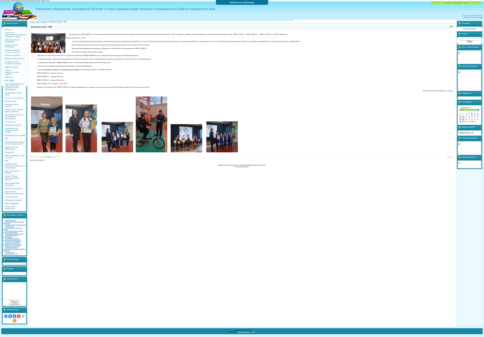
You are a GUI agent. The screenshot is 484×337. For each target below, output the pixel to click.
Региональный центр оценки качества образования (13, 231)
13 (463, 117)
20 (463, 119)
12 (460, 117)
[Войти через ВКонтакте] (10, 316)
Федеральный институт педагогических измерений (11, 239)
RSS (481, 17)
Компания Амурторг (11, 253)
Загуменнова (48, 156)
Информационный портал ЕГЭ (15, 234)
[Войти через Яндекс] (19, 316)
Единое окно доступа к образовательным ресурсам (12, 243)
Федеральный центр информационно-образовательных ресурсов (14, 249)
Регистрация (457, 3)
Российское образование (13, 241)
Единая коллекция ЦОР (12, 246)
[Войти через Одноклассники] (14, 321)
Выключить (26, 1)
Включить (34, 1)
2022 (37, 22)
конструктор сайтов (243, 332)
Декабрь (43, 22)
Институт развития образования (15, 225)
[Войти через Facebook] (14, 316)
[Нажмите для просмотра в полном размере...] (47, 152)
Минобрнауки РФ (10, 220)
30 (472, 121)
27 (463, 121)
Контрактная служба (469, 28)
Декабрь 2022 (465, 107)
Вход (465, 3)
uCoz (253, 332)
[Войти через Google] (23, 316)
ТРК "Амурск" (9, 252)
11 (478, 114)
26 (460, 121)
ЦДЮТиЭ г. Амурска (445, 91)
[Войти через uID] (6, 316)
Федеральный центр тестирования (10, 236)
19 (460, 119)
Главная (447, 3)
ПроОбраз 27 (9, 226)
